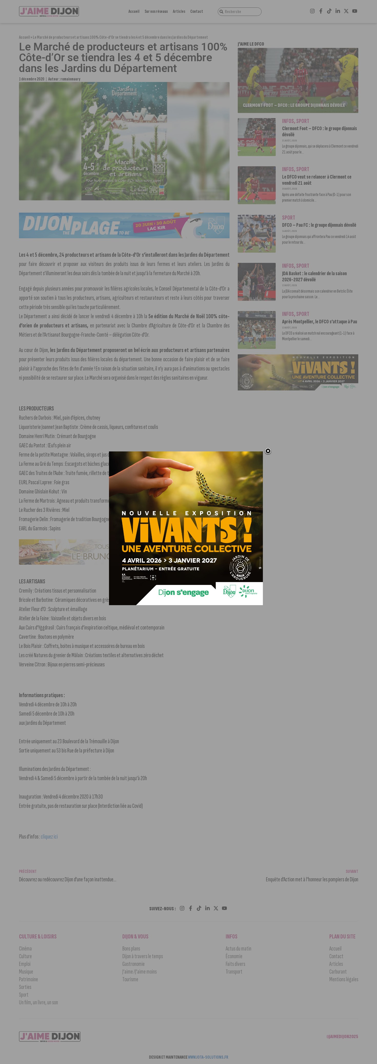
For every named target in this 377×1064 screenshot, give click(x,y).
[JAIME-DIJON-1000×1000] (186, 603)
